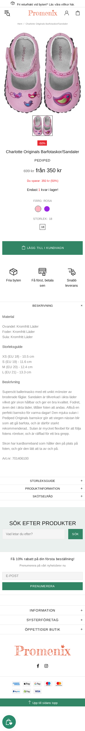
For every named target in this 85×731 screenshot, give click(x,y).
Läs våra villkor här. (62, 4)
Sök (75, 534)
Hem (19, 24)
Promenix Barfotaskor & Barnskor (42, 13)
